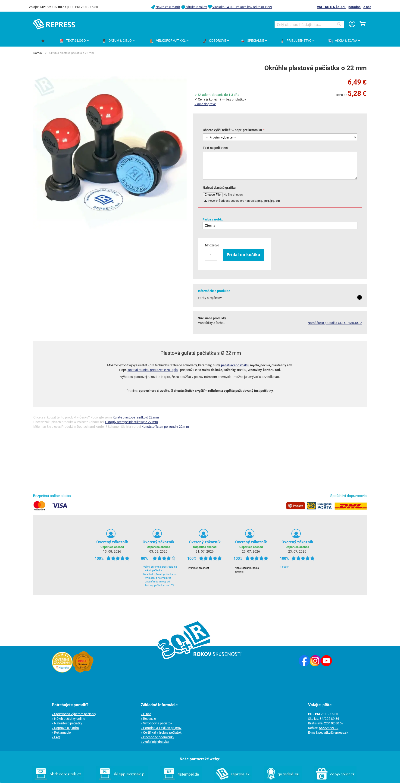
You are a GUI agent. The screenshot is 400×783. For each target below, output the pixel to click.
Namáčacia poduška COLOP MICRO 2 (335, 323)
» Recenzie (148, 718)
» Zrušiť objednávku (155, 742)
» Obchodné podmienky (157, 737)
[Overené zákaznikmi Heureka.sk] (62, 671)
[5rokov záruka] (83, 671)
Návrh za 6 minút (168, 7)
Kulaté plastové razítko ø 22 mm (136, 417)
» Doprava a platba (65, 728)
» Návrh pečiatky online (68, 718)
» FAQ (56, 737)
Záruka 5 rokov (196, 7)
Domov (37, 53)
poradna (354, 7)
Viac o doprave (205, 104)
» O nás (146, 714)
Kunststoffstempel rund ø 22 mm (165, 426)
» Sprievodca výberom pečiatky (74, 714)
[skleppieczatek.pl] (122, 781)
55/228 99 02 (328, 728)
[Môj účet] (352, 24)
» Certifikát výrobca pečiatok (161, 732)
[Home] (43, 41)
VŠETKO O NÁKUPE (331, 7)
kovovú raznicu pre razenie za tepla (153, 370)
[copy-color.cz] (335, 781)
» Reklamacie (61, 732)
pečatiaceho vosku (235, 365)
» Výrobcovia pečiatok (156, 723)
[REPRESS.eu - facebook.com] (304, 665)
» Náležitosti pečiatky (67, 723)
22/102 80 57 (334, 723)
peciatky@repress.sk (333, 732)
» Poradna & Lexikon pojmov (161, 728)
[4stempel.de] (181, 781)
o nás (367, 7)
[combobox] (309, 24)
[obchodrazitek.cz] (58, 781)
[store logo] (54, 24)
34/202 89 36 (329, 718)
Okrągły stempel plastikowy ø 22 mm (131, 422)
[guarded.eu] (283, 781)
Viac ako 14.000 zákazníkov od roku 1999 (242, 7)
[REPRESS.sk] (233, 781)
